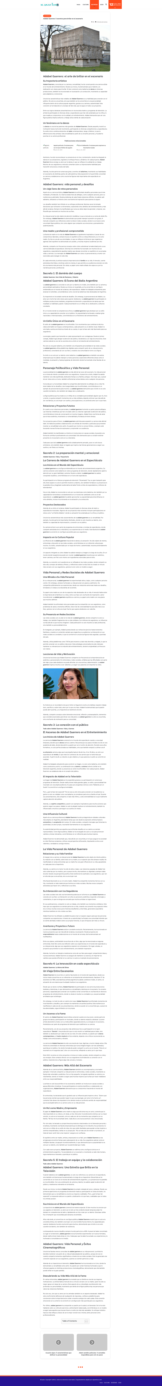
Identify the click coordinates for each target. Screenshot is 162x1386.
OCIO (101, 4)
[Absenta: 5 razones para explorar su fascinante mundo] (80, 146)
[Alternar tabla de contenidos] (85, 1321)
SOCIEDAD (94, 4)
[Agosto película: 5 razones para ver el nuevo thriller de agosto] (48, 148)
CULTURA (86, 4)
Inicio (78, 4)
